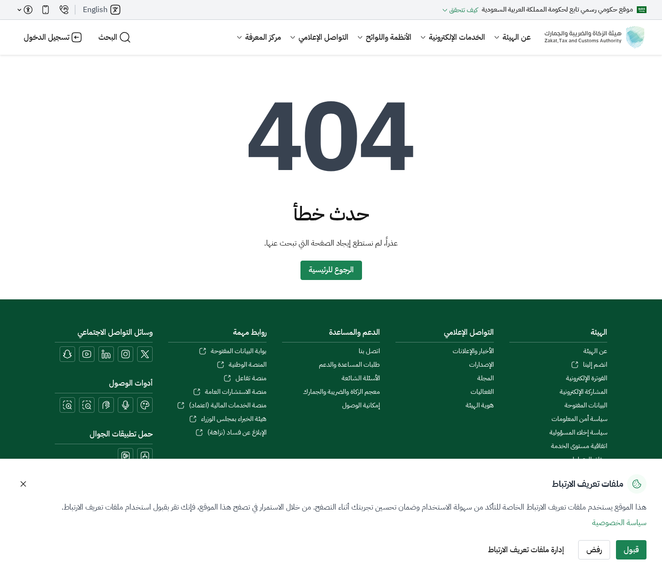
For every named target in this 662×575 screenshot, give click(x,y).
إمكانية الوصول (361, 405)
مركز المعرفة (263, 37)
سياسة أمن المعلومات (579, 419)
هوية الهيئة (479, 405)
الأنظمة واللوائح (388, 37)
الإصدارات (481, 365)
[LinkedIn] (106, 354)
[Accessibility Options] (25, 9)
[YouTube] (87, 354)
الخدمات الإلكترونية (457, 37)
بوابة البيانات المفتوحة (238, 351)
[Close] (23, 484)
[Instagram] (125, 354)
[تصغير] (87, 405)
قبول (631, 550)
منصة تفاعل (251, 378)
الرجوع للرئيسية (331, 270)
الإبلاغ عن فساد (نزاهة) (236, 432)
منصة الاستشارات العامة (235, 392)
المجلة (485, 378)
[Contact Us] (64, 9)
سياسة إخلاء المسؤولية (578, 432)
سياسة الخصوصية (619, 522)
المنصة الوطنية (247, 365)
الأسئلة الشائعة (361, 378)
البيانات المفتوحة (586, 405)
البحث (107, 37)
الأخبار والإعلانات (473, 351)
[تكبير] (67, 405)
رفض (594, 550)
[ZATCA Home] (594, 37)
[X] (145, 354)
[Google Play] (125, 456)
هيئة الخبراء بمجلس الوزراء (233, 419)
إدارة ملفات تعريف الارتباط (526, 550)
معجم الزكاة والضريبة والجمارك (341, 392)
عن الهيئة (517, 37)
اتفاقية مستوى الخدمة (579, 446)
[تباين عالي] (145, 405)
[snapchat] (67, 354)
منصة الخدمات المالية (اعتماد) (227, 405)
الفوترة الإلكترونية (586, 378)
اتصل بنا (369, 351)
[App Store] (145, 456)
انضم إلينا (595, 365)
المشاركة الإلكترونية (583, 392)
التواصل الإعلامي (323, 37)
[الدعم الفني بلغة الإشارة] (106, 405)
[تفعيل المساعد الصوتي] (125, 405)
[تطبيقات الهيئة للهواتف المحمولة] (45, 9)
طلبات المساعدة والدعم (349, 365)
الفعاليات (482, 392)
